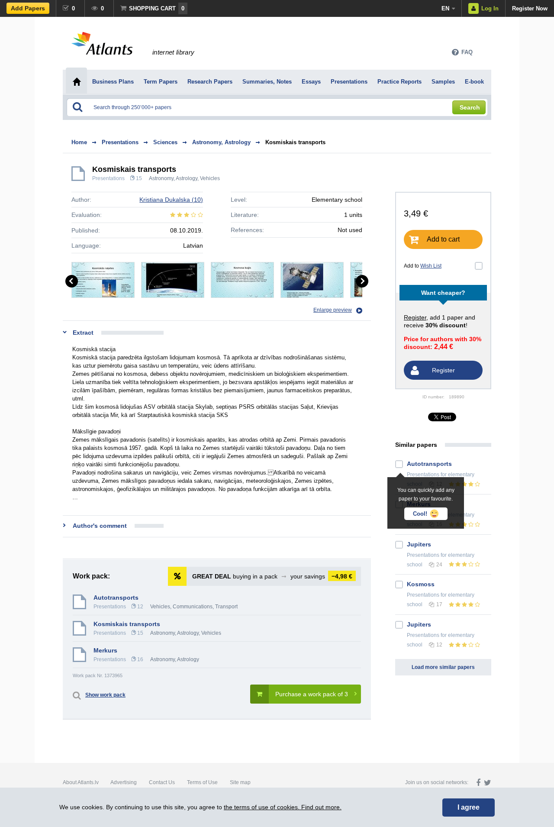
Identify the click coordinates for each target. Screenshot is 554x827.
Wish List (430, 266)
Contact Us (162, 782)
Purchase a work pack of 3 (311, 694)
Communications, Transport (205, 607)
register (415, 317)
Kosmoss (421, 584)
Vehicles (210, 178)
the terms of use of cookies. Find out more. (282, 807)
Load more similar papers (443, 667)
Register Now (530, 8)
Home (79, 142)
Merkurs (105, 650)
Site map (240, 782)
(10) (171, 199)
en (445, 8)
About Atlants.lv (81, 782)
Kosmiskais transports (295, 142)
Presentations (108, 178)
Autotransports (115, 597)
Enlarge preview (332, 310)
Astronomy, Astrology (173, 178)
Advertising (123, 782)
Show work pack (105, 695)
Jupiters (419, 544)
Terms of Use (202, 782)
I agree (468, 807)
